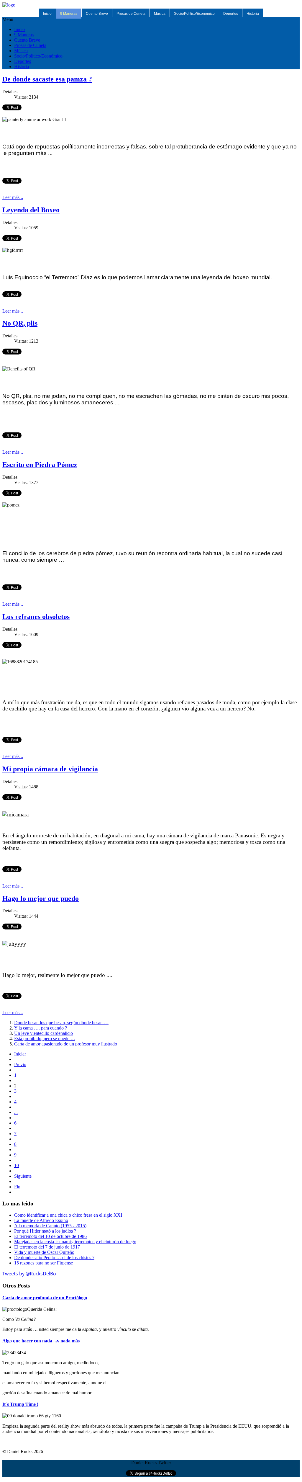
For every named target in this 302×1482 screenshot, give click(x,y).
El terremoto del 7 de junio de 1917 (47, 1246)
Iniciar (20, 1053)
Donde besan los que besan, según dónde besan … (61, 1022)
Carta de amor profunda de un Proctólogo (44, 1297)
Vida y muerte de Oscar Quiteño (44, 1252)
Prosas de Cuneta (130, 14)
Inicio (47, 14)
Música (159, 14)
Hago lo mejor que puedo (40, 898)
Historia (253, 14)
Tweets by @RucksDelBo (29, 1273)
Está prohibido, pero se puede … (44, 1038)
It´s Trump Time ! (20, 1404)
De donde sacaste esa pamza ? (47, 79)
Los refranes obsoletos (36, 616)
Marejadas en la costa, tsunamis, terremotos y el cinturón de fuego (75, 1241)
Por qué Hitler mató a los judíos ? (45, 1230)
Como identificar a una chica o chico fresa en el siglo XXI (68, 1215)
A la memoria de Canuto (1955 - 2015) (50, 1225)
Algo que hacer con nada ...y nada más (41, 1340)
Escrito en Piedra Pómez (39, 464)
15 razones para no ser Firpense (43, 1262)
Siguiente (23, 1176)
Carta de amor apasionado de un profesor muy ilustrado (65, 1043)
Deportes (230, 14)
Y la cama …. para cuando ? (40, 1027)
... (16, 1112)
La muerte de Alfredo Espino (41, 1220)
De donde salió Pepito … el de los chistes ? (54, 1257)
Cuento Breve (97, 14)
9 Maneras (68, 14)
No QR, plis (19, 323)
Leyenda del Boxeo (31, 210)
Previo (20, 1064)
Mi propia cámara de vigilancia (50, 769)
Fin (17, 1186)
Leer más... (12, 197)
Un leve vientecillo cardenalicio (43, 1033)
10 (16, 1165)
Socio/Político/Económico (194, 14)
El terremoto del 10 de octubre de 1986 (50, 1236)
